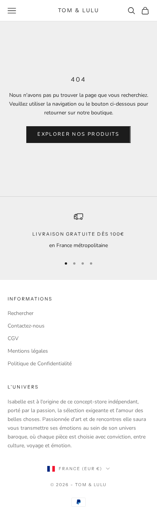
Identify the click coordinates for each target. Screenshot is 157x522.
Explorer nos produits (78, 134)
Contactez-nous (26, 325)
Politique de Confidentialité (40, 363)
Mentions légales (28, 351)
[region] (78, 231)
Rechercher (21, 313)
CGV (13, 338)
